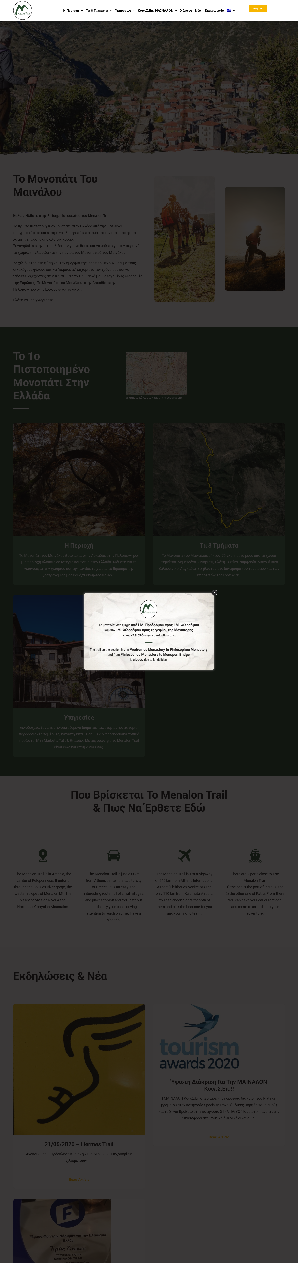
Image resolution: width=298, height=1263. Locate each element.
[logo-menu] (22, 3)
